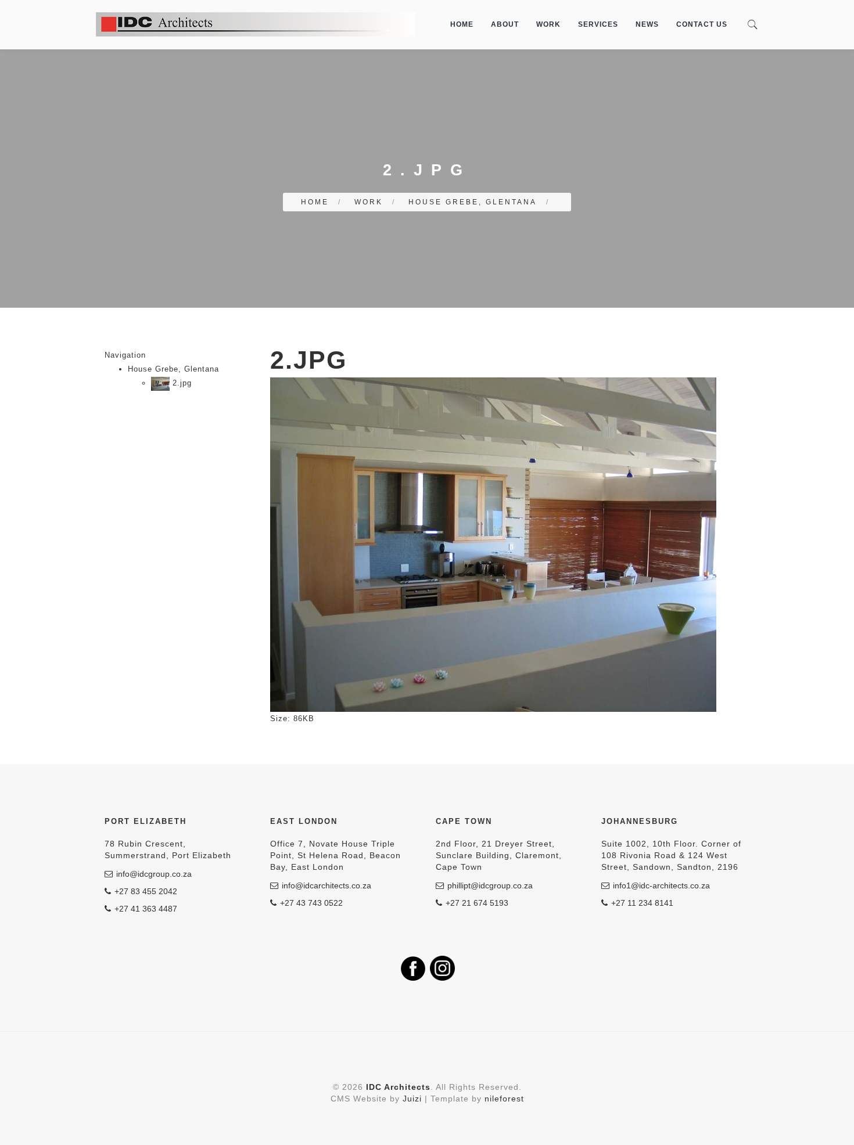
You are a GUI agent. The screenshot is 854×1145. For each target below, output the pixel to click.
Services (598, 24)
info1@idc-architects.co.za (661, 885)
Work (548, 24)
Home (461, 24)
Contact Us (701, 24)
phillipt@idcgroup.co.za (490, 885)
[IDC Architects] (255, 24)
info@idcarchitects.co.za (326, 885)
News (647, 24)
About (505, 24)
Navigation (125, 355)
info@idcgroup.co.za (154, 873)
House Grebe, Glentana (472, 202)
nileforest (504, 1098)
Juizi (412, 1098)
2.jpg (181, 383)
